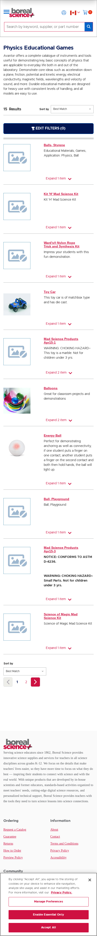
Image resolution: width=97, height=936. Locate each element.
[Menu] (6, 13)
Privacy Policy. (61, 892)
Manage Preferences (48, 901)
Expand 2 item (56, 372)
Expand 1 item (56, 178)
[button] (64, 12)
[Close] (90, 880)
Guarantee (9, 836)
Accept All (48, 927)
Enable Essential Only (48, 914)
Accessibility (58, 857)
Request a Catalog (14, 829)
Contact (55, 836)
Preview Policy (13, 857)
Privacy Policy (59, 850)
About (54, 829)
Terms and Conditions (64, 843)
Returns (8, 843)
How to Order (12, 850)
